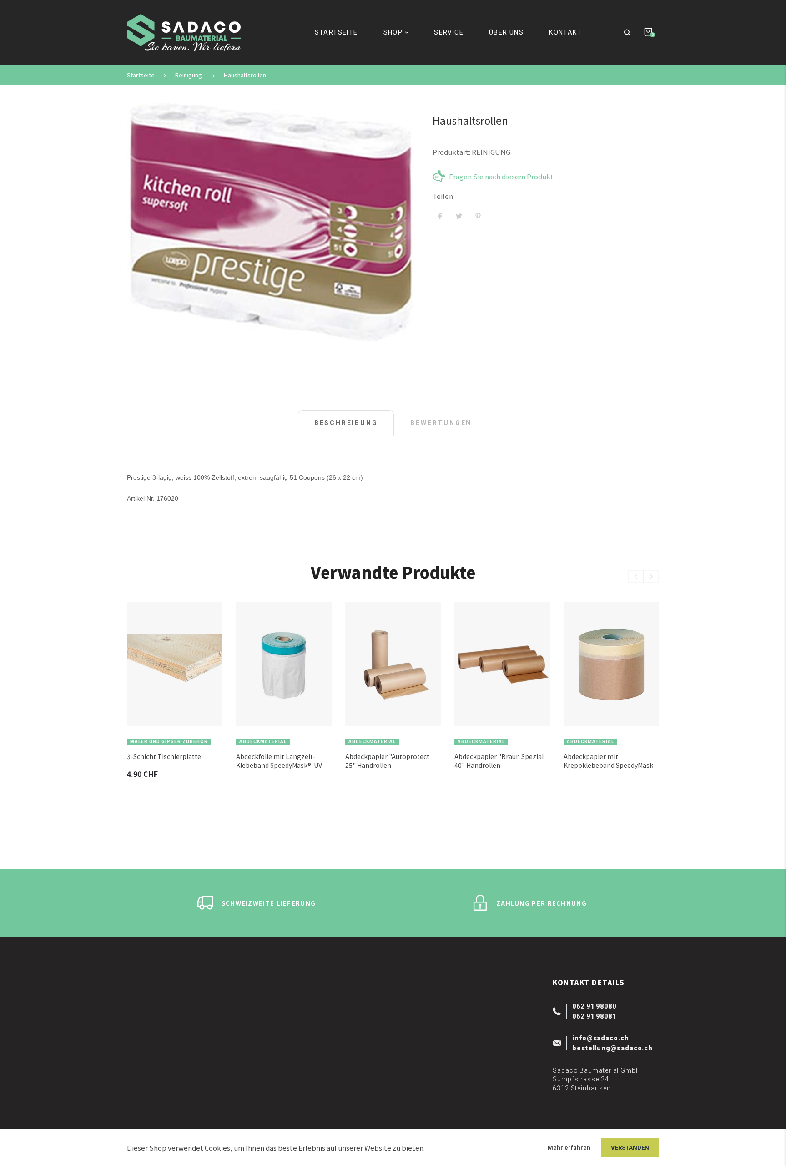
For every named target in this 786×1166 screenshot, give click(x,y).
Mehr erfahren (569, 1148)
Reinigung (188, 75)
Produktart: (451, 152)
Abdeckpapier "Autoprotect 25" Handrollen (387, 761)
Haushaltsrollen (245, 75)
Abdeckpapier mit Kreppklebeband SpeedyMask (608, 761)
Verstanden (630, 1147)
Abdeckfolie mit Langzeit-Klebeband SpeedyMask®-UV (279, 761)
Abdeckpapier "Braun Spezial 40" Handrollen (499, 761)
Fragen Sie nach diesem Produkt (501, 176)
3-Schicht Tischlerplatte (164, 756)
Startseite (141, 75)
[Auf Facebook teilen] (440, 216)
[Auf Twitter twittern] (459, 216)
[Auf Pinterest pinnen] (478, 216)
